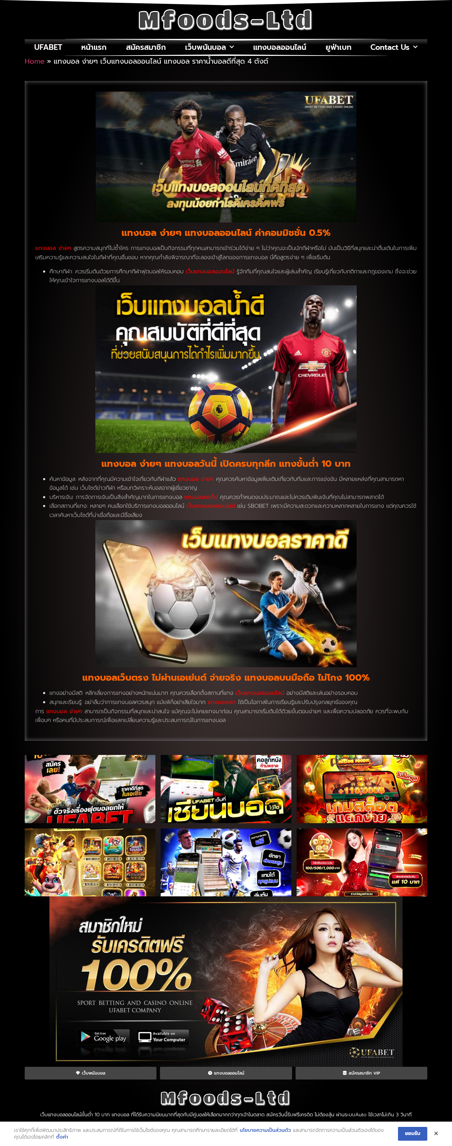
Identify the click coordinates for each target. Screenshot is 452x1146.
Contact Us (390, 47)
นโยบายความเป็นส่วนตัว (265, 1130)
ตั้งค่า (62, 1137)
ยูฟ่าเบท (338, 47)
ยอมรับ (412, 1133)
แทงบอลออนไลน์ (279, 47)
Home (34, 61)
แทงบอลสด (222, 702)
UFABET (48, 47)
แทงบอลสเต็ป (201, 497)
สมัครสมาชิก (146, 47)
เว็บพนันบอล (205, 47)
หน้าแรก (94, 47)
